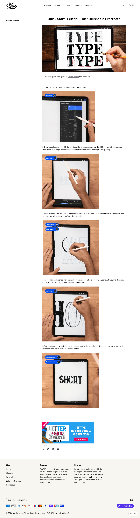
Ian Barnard (17, 513)
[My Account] (124, 5)
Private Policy (11, 477)
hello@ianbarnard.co (48, 480)
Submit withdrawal (13, 481)
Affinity (58, 5)
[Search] (117, 5)
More (87, 5)
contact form (45, 482)
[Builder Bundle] (68, 443)
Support (49, 472)
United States (16, 500)
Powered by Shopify (61, 513)
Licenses (9, 473)
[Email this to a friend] (58, 449)
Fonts (68, 5)
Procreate (47, 5)
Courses (78, 5)
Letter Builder (73, 77)
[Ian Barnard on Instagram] (131, 500)
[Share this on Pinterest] (53, 449)
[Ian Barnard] (11, 5)
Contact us (10, 485)
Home (8, 469)
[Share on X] (44, 449)
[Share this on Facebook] (48, 449)
